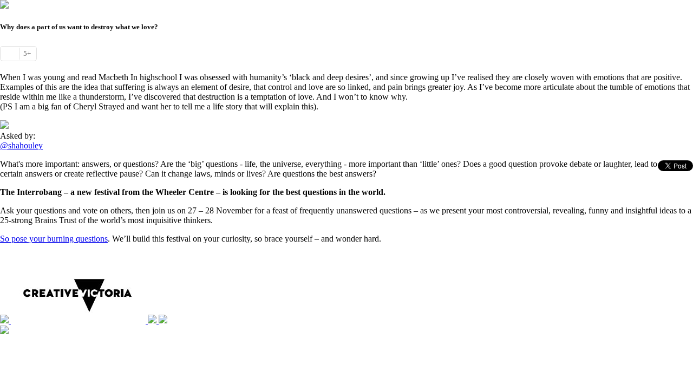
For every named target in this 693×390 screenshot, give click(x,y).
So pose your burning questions (54, 238)
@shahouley (21, 145)
